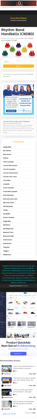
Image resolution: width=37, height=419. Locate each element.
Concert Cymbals (9, 169)
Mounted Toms (8, 232)
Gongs (5, 210)
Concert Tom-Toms (10, 177)
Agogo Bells (7, 147)
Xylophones (7, 255)
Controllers (7, 180)
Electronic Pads (8, 203)
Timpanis (6, 247)
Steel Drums (7, 243)
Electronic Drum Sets (10, 199)
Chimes (5, 158)
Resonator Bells (8, 236)
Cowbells (6, 184)
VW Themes (25, 285)
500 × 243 (24, 38)
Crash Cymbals (8, 188)
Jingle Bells (7, 221)
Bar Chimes (7, 151)
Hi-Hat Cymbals (8, 217)
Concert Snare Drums (10, 173)
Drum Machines (8, 195)
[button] (18, 26)
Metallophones (8, 229)
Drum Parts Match (18, 18)
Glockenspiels (8, 206)
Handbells (6, 214)
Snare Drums (7, 240)
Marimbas (6, 225)
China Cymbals (8, 162)
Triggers (6, 251)
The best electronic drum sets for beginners (16, 121)
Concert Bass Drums (10, 165)
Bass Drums (7, 154)
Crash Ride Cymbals (10, 191)
